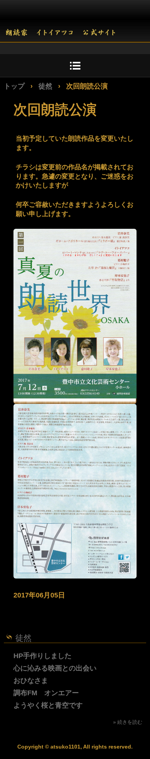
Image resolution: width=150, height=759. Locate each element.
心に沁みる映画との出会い (55, 668)
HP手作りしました (42, 656)
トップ (14, 86)
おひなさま (30, 680)
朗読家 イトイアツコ (60, 26)
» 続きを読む (127, 722)
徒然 (45, 86)
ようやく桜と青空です (48, 705)
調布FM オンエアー (46, 693)
